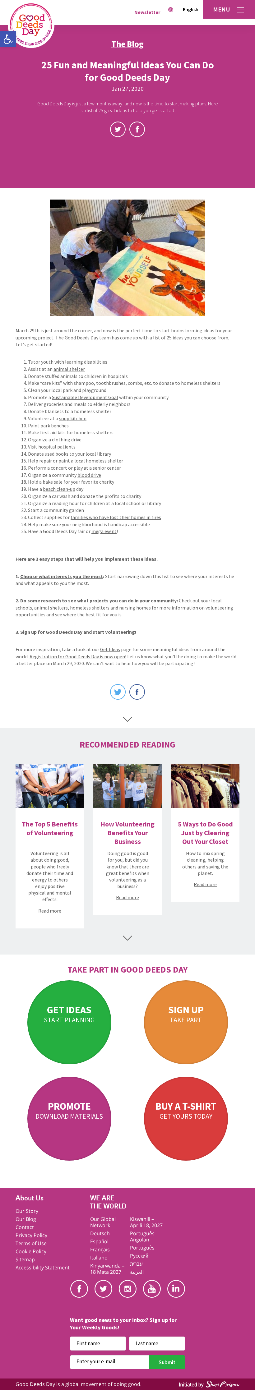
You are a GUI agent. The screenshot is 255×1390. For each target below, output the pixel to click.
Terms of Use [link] (31, 1243)
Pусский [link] (139, 1255)
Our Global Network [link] (103, 1222)
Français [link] (100, 1249)
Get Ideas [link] (110, 649)
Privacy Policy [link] (31, 1235)
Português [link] (142, 1247)
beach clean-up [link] (59, 489)
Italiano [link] (99, 1257)
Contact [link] (25, 1227)
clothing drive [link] (66, 439)
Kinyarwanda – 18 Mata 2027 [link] (107, 1268)
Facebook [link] (137, 129)
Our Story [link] (27, 1211)
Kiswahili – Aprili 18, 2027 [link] (146, 1222)
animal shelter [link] (69, 369)
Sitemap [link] (25, 1259)
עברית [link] (136, 1263)
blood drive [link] (89, 475)
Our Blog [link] (26, 1219)
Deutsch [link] (100, 1233)
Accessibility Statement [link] (43, 1267)
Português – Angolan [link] (144, 1236)
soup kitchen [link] (72, 418)
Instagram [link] (128, 1289)
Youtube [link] (152, 1289)
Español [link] (99, 1241)
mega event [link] (104, 531)
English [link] (190, 9)
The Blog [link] (127, 44)
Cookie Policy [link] (31, 1251)
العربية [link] (137, 1271)
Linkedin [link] (176, 1289)
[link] (8, 39)
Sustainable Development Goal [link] (85, 397)
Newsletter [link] (147, 12)
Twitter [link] (118, 129)
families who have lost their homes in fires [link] (116, 517)
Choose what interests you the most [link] (61, 576)
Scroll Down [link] (127, 719)
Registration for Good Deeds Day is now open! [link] (78, 656)
